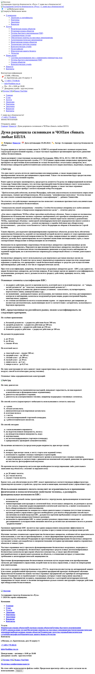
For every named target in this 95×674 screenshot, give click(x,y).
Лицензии (10, 612)
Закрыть (19, 671)
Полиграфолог (13, 634)
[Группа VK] (6, 91)
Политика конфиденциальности (15, 664)
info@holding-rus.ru (12, 83)
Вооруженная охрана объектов (26, 632)
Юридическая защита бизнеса (33, 634)
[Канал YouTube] (19, 91)
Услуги (9, 610)
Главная (9, 606)
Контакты (10, 621)
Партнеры (10, 615)
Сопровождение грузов (16, 630)
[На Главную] (32, 6)
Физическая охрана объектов (14, 628)
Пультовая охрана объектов (39, 628)
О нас (8, 608)
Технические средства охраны (53, 632)
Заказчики (10, 617)
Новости (16, 143)
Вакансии (10, 619)
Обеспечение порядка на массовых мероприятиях (49, 630)
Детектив (51, 634)
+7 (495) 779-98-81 (12, 81)
